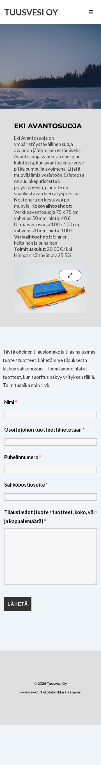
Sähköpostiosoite (26, 485)
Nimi (10, 402)
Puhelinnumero (22, 457)
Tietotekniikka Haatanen (60, 692)
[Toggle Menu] (91, 12)
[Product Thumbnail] (70, 275)
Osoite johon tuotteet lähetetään (44, 430)
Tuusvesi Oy (31, 12)
